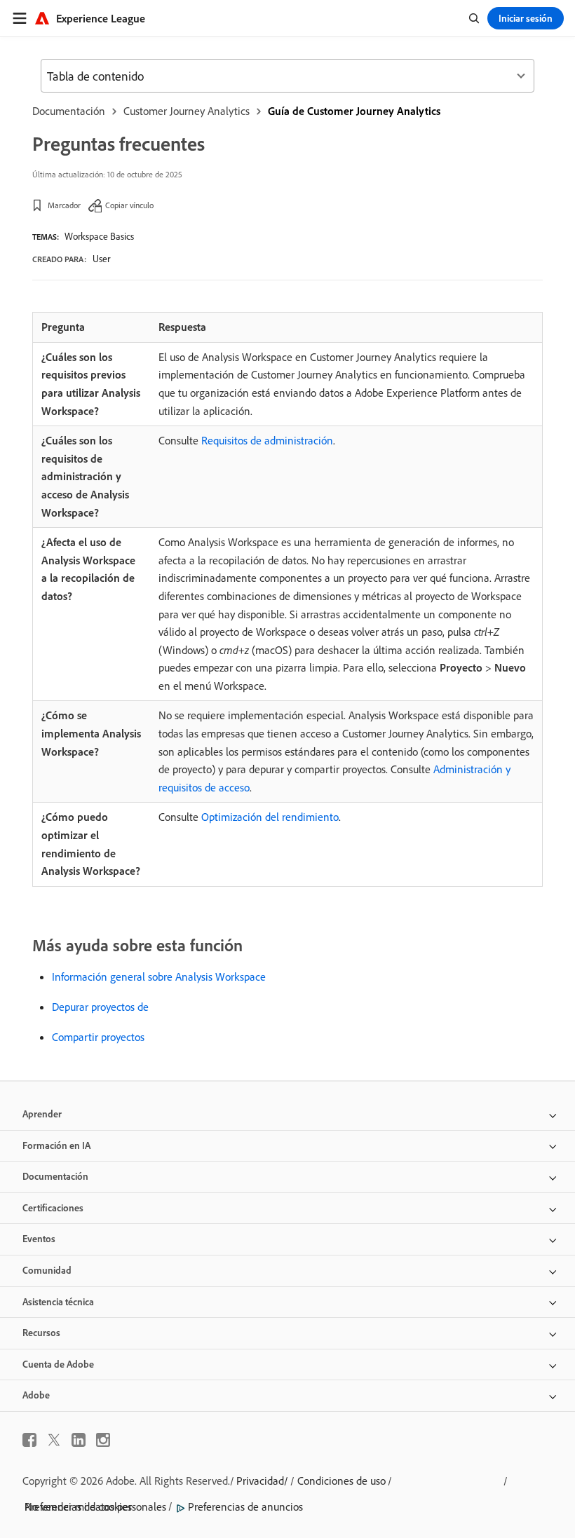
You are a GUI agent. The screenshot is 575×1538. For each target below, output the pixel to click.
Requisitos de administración (267, 440)
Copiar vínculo (129, 205)
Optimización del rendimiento (270, 817)
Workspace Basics (99, 236)
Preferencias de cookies (78, 1506)
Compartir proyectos (98, 1037)
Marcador (64, 205)
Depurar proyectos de (100, 1007)
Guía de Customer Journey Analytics (354, 111)
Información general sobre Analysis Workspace (159, 976)
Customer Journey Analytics (186, 111)
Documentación (68, 111)
